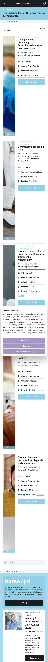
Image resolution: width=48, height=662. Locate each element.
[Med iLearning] (24, 3)
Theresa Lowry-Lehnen (30, 264)
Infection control (36, 37)
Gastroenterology (23, 37)
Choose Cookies (22, 346)
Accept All (24, 340)
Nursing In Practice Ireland (33, 614)
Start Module (31, 82)
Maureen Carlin (26, 52)
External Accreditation (24, 142)
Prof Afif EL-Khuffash (29, 153)
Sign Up (24, 603)
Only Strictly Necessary (24, 352)
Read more (34, 658)
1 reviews (40, 390)
